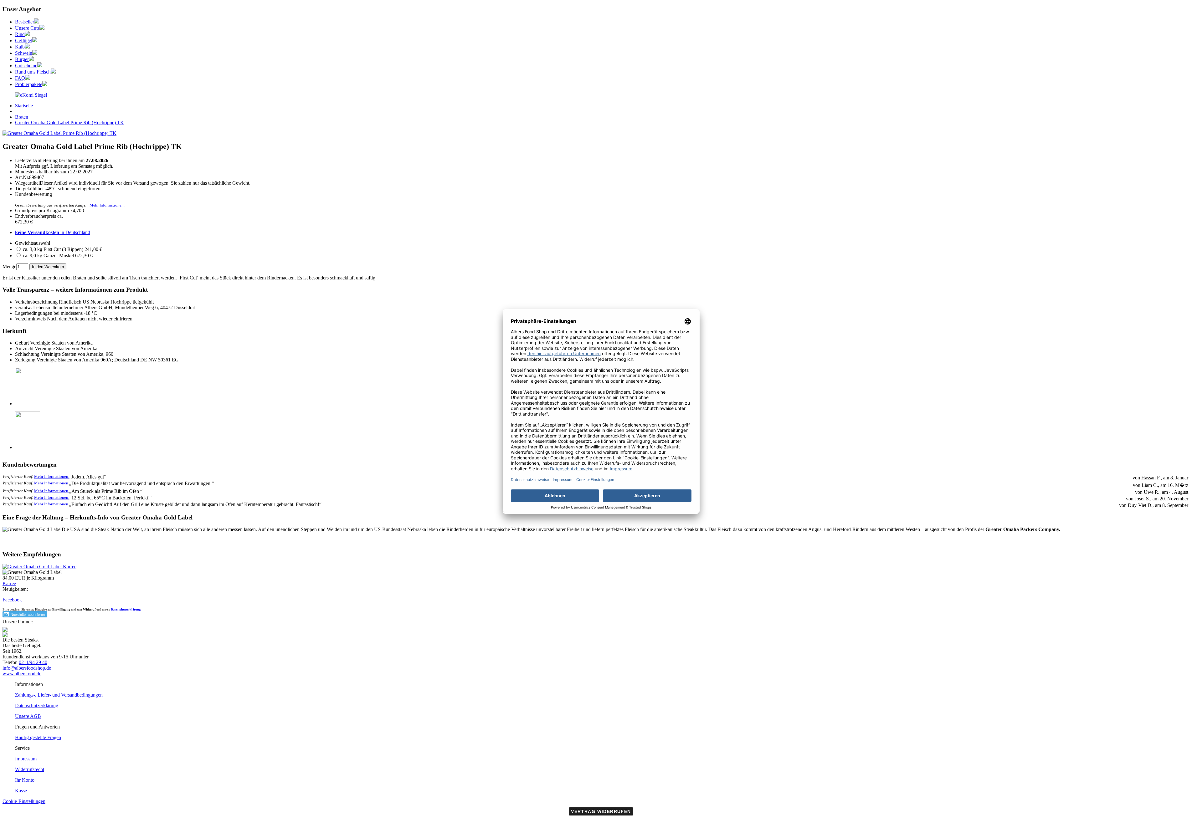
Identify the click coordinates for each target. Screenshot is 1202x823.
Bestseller (24, 21)
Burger (22, 59)
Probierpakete (28, 84)
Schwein (23, 53)
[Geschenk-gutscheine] (39, 65)
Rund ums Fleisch (33, 71)
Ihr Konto (24, 780)
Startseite (24, 105)
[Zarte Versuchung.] (27, 46)
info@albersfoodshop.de (27, 668)
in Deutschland (52, 232)
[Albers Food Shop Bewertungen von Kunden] (31, 95)
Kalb (20, 46)
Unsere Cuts (27, 28)
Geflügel (23, 40)
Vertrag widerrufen (601, 811)
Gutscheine (26, 65)
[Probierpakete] (44, 84)
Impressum (26, 758)
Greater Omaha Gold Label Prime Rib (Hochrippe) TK (69, 122)
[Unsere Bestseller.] (36, 21)
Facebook (12, 599)
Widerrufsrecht (29, 769)
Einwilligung (61, 609)
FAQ (20, 78)
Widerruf (89, 609)
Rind (20, 34)
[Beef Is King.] (27, 34)
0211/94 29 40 (33, 662)
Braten (21, 117)
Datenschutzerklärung (126, 609)
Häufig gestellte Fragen (38, 737)
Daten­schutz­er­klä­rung (36, 705)
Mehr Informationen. (107, 205)
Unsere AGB (28, 716)
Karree (9, 583)
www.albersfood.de (22, 673)
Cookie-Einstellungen (24, 801)
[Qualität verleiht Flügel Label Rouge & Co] (34, 40)
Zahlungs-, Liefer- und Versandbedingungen (59, 695)
